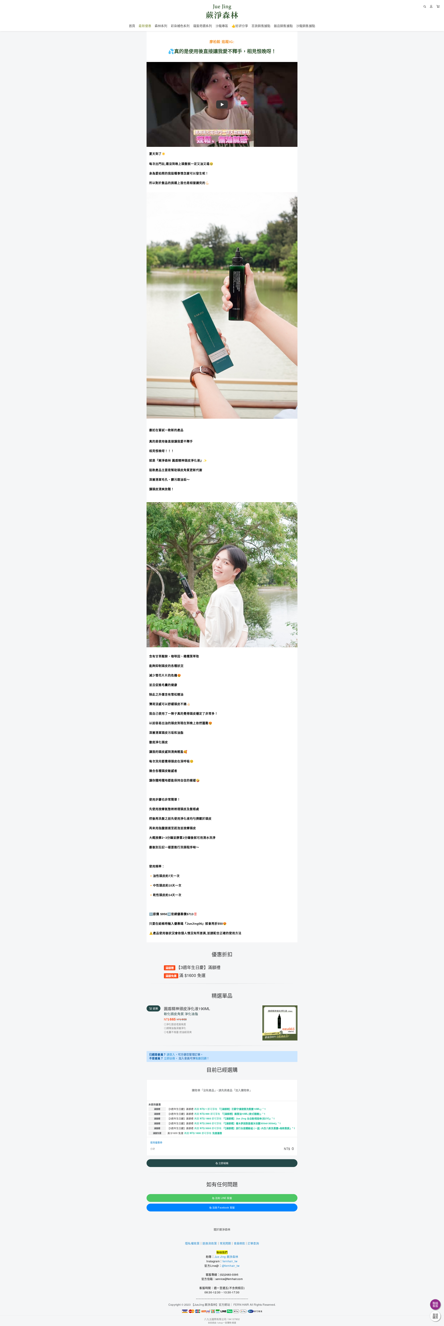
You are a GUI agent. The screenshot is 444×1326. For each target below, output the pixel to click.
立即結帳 (223, 1163)
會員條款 (239, 1243)
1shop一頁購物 (224, 1322)
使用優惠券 (156, 1142)
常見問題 (225, 1243)
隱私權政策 (192, 1243)
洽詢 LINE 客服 (223, 1198)
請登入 (171, 1054)
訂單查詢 (253, 1243)
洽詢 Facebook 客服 (223, 1207)
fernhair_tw (230, 1261)
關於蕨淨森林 (222, 1229)
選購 (155, 1008)
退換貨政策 (209, 1243)
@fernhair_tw (231, 1266)
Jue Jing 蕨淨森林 (226, 1257)
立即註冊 (169, 1058)
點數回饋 (201, 1058)
